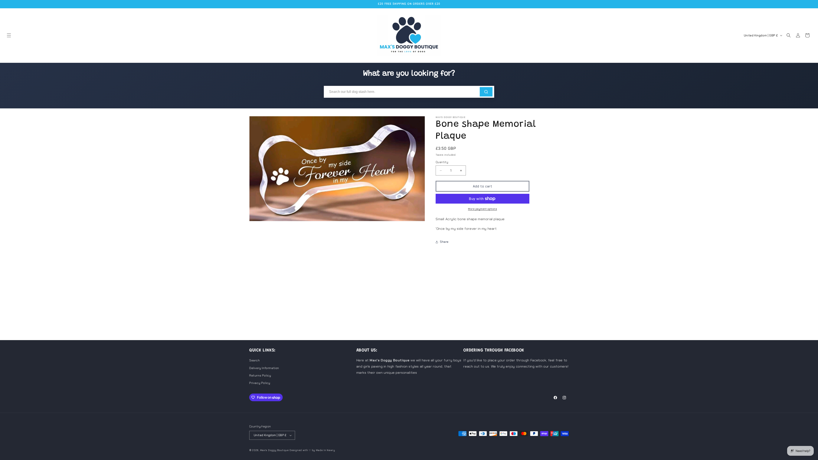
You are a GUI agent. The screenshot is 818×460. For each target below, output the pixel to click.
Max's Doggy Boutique (274, 450)
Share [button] (444, 242)
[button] (9, 35)
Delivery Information (264, 368)
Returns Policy (260, 375)
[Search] (486, 91)
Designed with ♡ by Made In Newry (312, 450)
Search (254, 360)
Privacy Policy (259, 383)
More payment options (482, 209)
